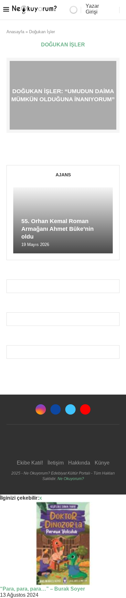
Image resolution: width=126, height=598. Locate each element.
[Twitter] (70, 409)
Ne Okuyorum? (71, 478)
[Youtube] (85, 409)
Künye (102, 463)
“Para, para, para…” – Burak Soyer (42, 589)
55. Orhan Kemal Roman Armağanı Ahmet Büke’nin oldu (57, 229)
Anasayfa (15, 31)
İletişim (55, 463)
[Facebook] (55, 409)
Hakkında (79, 463)
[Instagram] (41, 409)
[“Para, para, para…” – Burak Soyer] (63, 543)
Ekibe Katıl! (30, 463)
